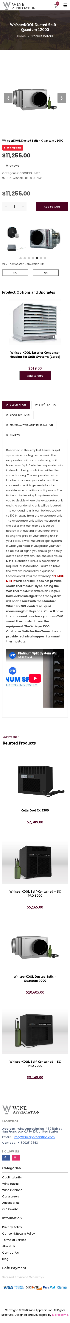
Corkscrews (10, 1196)
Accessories (11, 1202)
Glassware (10, 1209)
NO (15, 272)
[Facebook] (6, 1158)
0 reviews (12, 166)
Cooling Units (12, 1177)
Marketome (60, 1315)
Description (18, 404)
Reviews (15, 435)
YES (46, 272)
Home (22, 36)
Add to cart (35, 376)
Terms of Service (14, 1239)
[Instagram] (16, 1158)
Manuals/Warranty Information (31, 424)
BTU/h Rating (47, 404)
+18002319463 (20, 1142)
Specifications (20, 414)
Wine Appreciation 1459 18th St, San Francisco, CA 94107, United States (32, 1130)
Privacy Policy (12, 1227)
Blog (5, 1259)
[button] (20, 258)
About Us (8, 1246)
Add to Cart (52, 207)
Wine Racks (10, 1183)
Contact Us (10, 1252)
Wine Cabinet (12, 1190)
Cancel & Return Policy (18, 1233)
